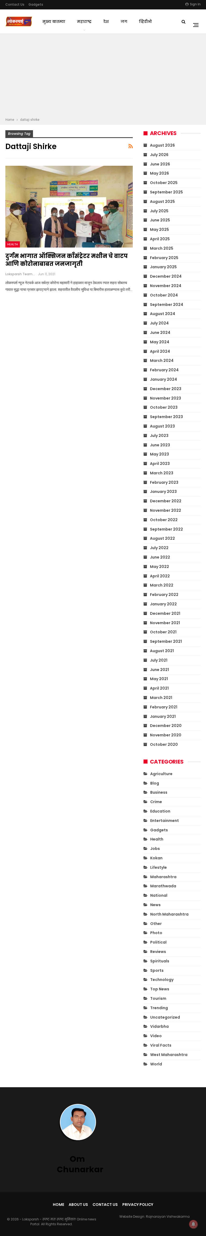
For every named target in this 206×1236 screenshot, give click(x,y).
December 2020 (166, 725)
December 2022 (165, 501)
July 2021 (158, 660)
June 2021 (159, 669)
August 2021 (162, 651)
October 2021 (163, 632)
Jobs (155, 848)
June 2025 (160, 220)
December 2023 (165, 388)
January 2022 (163, 604)
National (158, 895)
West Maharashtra (168, 1054)
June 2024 (160, 332)
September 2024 (166, 304)
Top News (159, 989)
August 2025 (162, 201)
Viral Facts (160, 1045)
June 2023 (160, 445)
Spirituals (159, 961)
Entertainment (164, 820)
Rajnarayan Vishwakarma (168, 1216)
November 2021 (165, 623)
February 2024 (164, 370)
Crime (156, 801)
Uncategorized (165, 1017)
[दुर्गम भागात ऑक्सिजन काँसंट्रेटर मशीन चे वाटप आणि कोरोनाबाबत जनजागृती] (69, 207)
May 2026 (159, 173)
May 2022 (159, 566)
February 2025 (164, 257)
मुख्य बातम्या (53, 21)
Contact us (14, 4)
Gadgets (35, 4)
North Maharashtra (169, 914)
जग (124, 21)
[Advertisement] (103, 76)
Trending (159, 1008)
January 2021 (163, 716)
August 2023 (162, 426)
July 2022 (159, 547)
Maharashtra (163, 877)
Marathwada (163, 886)
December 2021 (165, 613)
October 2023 (164, 407)
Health (12, 244)
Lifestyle (158, 867)
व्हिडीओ (145, 21)
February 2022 (164, 594)
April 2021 (159, 688)
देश (106, 21)
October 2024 (164, 295)
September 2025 (166, 192)
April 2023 (160, 463)
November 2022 (165, 510)
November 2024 (165, 285)
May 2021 (159, 678)
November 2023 (165, 398)
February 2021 (163, 707)
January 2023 (163, 491)
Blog (154, 783)
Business (158, 792)
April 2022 (160, 576)
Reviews (158, 951)
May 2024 (159, 342)
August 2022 (162, 538)
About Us (78, 1204)
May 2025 (159, 229)
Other (156, 923)
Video (156, 1036)
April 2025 (160, 239)
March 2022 (161, 585)
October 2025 (164, 182)
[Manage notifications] (193, 1224)
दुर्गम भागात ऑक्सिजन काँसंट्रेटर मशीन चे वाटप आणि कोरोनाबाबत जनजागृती (66, 260)
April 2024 (160, 351)
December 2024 (166, 276)
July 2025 (159, 211)
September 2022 (166, 529)
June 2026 (160, 164)
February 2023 (164, 482)
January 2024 (163, 379)
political (158, 942)
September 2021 (166, 641)
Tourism (158, 998)
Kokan (156, 858)
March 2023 (161, 473)
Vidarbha (159, 1026)
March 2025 (161, 248)
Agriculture (161, 773)
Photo (156, 932)
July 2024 (159, 323)
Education (160, 811)
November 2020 (165, 735)
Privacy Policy (137, 1204)
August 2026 (162, 145)
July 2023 (159, 435)
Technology (162, 979)
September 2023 (166, 416)
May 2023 (159, 454)
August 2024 (162, 313)
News (155, 904)
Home (58, 1204)
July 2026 (159, 154)
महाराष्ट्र (84, 21)
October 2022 (164, 519)
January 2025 (163, 267)
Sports (157, 970)
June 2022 (160, 557)
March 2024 (162, 360)
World (156, 1064)
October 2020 (164, 744)
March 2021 (161, 697)
